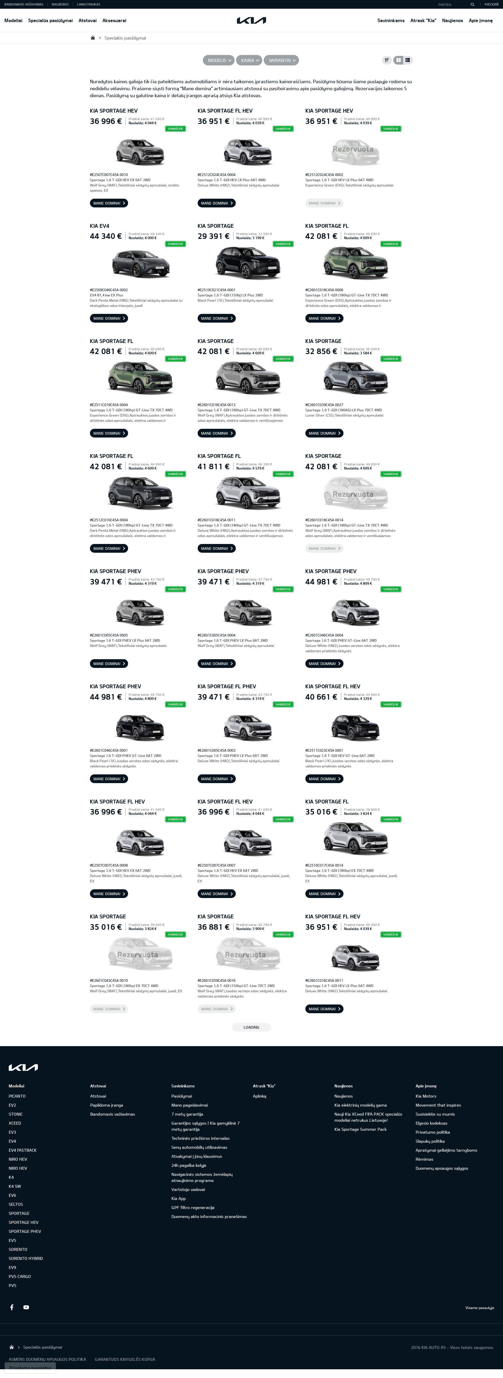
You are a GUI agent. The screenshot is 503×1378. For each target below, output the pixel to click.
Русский (492, 4)
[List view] (408, 60)
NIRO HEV (18, 1159)
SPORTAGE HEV (23, 1222)
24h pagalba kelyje (188, 1165)
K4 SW (15, 1186)
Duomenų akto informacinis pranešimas (209, 1216)
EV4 (12, 1141)
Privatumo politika (433, 1132)
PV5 (12, 1285)
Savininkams (391, 20)
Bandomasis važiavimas (23, 4)
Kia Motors (426, 1095)
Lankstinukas (88, 4)
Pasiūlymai (181, 1095)
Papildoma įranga (106, 1105)
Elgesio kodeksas (431, 1123)
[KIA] (251, 20)
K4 (11, 1177)
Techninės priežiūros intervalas (200, 1138)
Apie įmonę (481, 20)
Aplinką (259, 1095)
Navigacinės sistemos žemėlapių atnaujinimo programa (202, 1177)
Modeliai (13, 20)
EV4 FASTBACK (23, 1150)
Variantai (280, 60)
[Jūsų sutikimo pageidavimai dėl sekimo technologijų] (30, 1367)
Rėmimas (424, 1159)
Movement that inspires (438, 1105)
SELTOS (16, 1204)
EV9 (12, 1267)
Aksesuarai (114, 20)
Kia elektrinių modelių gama (360, 1105)
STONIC (16, 1114)
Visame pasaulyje (479, 1308)
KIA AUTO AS (93, 37)
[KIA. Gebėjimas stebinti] (23, 1067)
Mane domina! (107, 203)
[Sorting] (387, 60)
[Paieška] (472, 4)
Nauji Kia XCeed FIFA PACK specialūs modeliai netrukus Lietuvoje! (368, 1117)
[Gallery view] (398, 60)
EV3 (12, 1132)
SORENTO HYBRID (26, 1258)
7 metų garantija (187, 1114)
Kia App (178, 1198)
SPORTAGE (19, 1213)
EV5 (12, 1240)
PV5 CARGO (20, 1276)
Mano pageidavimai (189, 1105)
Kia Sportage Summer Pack (360, 1129)
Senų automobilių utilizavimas (199, 1147)
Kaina (247, 60)
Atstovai (88, 20)
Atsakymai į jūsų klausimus (196, 1156)
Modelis (217, 60)
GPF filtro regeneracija (193, 1207)
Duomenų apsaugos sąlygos (442, 1168)
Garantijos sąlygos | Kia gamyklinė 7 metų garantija (205, 1126)
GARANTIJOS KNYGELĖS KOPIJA (125, 1359)
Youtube (26, 1307)
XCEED (15, 1123)
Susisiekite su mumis (435, 1114)
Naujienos (452, 20)
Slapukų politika (430, 1141)
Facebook (12, 1307)
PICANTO (17, 1095)
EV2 (12, 1105)
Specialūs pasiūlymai (50, 20)
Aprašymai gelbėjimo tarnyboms (446, 1150)
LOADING (251, 1027)
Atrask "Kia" (423, 20)
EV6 (12, 1195)
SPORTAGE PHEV (25, 1231)
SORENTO (18, 1249)
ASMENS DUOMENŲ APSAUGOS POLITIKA (47, 1359)
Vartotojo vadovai (188, 1189)
